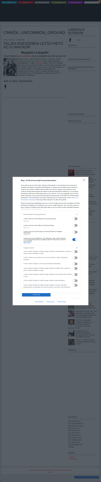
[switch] (75, 218)
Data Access (50, 301)
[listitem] (50, 214)
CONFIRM (36, 294)
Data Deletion (39, 301)
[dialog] (50, 241)
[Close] (85, 180)
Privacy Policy (61, 301)
